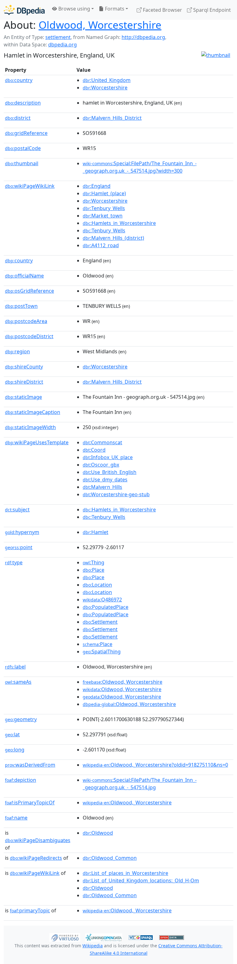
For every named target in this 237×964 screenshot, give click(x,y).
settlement (58, 37)
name (16, 817)
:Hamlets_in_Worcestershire (119, 223)
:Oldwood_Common (110, 857)
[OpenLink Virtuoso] (64, 937)
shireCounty (24, 366)
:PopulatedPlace (105, 607)
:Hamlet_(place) (104, 193)
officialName (24, 275)
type (14, 562)
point (18, 547)
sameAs (18, 681)
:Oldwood (98, 832)
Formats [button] (114, 8)
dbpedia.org (62, 44)
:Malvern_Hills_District (112, 117)
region (17, 351)
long (14, 749)
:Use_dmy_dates (105, 479)
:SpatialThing (102, 651)
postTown (21, 306)
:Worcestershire (105, 87)
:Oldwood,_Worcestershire (127, 802)
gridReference (26, 133)
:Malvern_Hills (102, 487)
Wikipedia (92, 946)
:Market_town (103, 215)
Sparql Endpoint (211, 9)
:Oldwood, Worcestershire (122, 681)
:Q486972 (102, 599)
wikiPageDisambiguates (37, 840)
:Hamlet (95, 532)
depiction (20, 780)
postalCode (23, 148)
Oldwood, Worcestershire (100, 25)
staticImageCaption (32, 412)
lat (12, 734)
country (18, 80)
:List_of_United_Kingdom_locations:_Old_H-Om (141, 880)
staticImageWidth (30, 427)
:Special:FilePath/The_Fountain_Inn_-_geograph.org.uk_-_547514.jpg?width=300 (140, 167)
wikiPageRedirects (36, 857)
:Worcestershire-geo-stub (116, 494)
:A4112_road (101, 245)
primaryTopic (30, 910)
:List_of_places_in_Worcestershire (125, 873)
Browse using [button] (73, 8)
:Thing (93, 562)
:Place (93, 569)
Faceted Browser (162, 9)
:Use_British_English (109, 472)
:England (96, 186)
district (18, 117)
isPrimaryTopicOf (30, 802)
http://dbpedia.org (143, 37)
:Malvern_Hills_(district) (113, 238)
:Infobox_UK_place (108, 457)
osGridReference (29, 290)
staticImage (23, 397)
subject (17, 509)
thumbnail (21, 163)
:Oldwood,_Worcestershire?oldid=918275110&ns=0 (155, 764)
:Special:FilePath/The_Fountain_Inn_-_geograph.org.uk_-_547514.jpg (140, 784)
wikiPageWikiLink (30, 186)
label (15, 666)
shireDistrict (24, 381)
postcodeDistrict (29, 336)
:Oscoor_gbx (101, 464)
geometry (21, 719)
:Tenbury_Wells (104, 208)
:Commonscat (102, 442)
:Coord (94, 449)
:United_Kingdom (107, 80)
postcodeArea (26, 321)
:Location (97, 584)
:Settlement (100, 621)
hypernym (22, 532)
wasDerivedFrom (30, 764)
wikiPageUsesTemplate (37, 442)
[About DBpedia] (24, 9)
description (23, 102)
